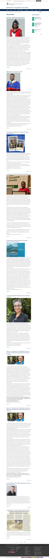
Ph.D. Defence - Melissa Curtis (38, 30)
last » (25, 542)
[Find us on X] (10, 552)
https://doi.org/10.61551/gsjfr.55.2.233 (12, 400)
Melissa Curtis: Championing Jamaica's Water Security (15, 17)
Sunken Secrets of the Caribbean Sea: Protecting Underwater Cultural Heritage (38, 24)
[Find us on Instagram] (14, 552)
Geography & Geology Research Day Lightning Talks (38, 18)
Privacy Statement (16, 557)
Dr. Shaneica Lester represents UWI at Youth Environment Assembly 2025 (19, 174)
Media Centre (26, 553)
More (41, 34)
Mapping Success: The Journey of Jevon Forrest (14, 71)
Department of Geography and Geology (16, 11)
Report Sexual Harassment (28, 554)
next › (22, 542)
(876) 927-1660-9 (13, 549)
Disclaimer (13, 557)
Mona (9, 11)
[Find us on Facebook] (9, 552)
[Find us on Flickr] (11, 552)
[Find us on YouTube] (12, 552)
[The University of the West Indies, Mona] (16, 3)
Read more (8, 67)
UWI (6, 11)
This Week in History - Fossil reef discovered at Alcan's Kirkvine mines (18, 510)
